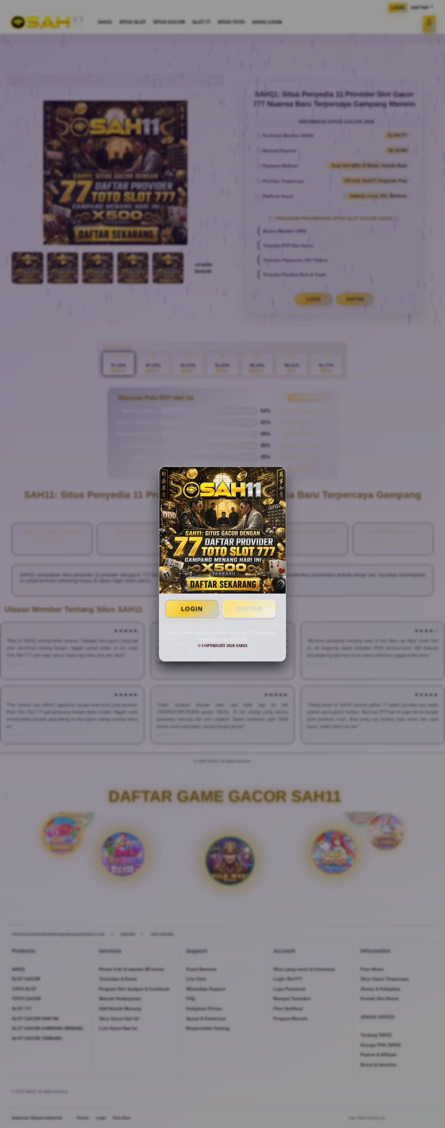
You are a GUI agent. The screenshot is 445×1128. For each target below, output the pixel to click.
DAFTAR (249, 608)
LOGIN (192, 608)
